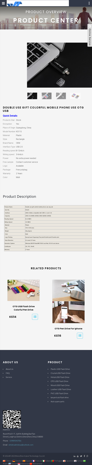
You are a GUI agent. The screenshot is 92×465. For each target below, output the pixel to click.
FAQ (8, 373)
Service (9, 377)
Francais (38, 461)
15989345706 (15, 440)
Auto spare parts (57, 401)
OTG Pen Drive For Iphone (68, 328)
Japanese (69, 461)
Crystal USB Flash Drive (60, 373)
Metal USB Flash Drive (60, 377)
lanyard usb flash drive (60, 397)
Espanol (28, 461)
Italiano (48, 461)
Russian (14, 463)
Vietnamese (37, 463)
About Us (9, 369)
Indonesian (24, 463)
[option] (32, 97)
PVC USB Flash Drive (59, 393)
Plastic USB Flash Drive (60, 369)
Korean (79, 461)
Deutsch (18, 461)
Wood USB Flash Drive (60, 385)
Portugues (58, 461)
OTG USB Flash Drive (59, 381)
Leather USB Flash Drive (61, 389)
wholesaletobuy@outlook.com (21, 445)
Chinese (8, 461)
